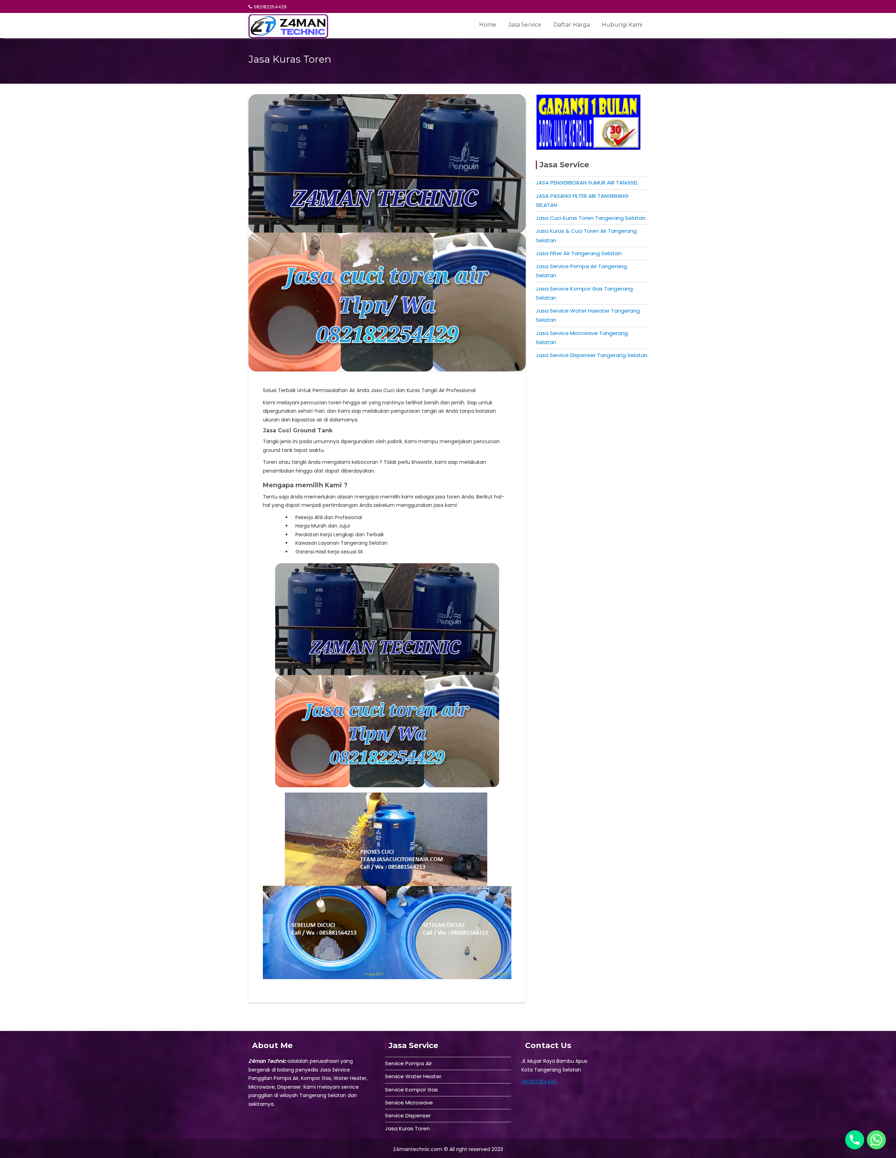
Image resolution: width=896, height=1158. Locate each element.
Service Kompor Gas (411, 1089)
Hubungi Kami (622, 24)
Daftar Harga (571, 24)
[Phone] (854, 1139)
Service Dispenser (408, 1115)
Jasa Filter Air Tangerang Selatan (579, 253)
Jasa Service (524, 24)
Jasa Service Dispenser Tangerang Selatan (592, 355)
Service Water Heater (413, 1076)
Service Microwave (409, 1102)
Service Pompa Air (408, 1063)
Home (487, 24)
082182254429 (270, 7)
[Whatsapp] (876, 1139)
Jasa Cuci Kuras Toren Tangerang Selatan (590, 218)
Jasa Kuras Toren (407, 1128)
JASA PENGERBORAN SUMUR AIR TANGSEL (587, 182)
